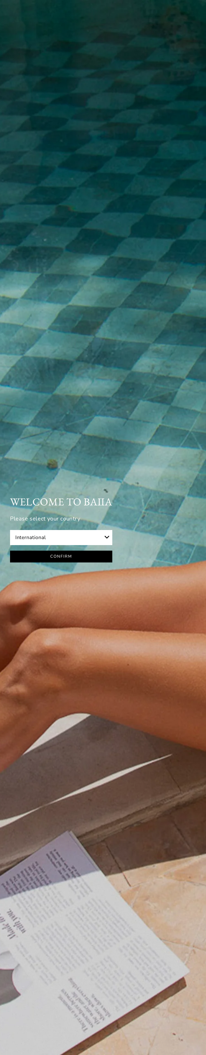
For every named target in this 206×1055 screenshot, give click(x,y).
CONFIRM (61, 556)
